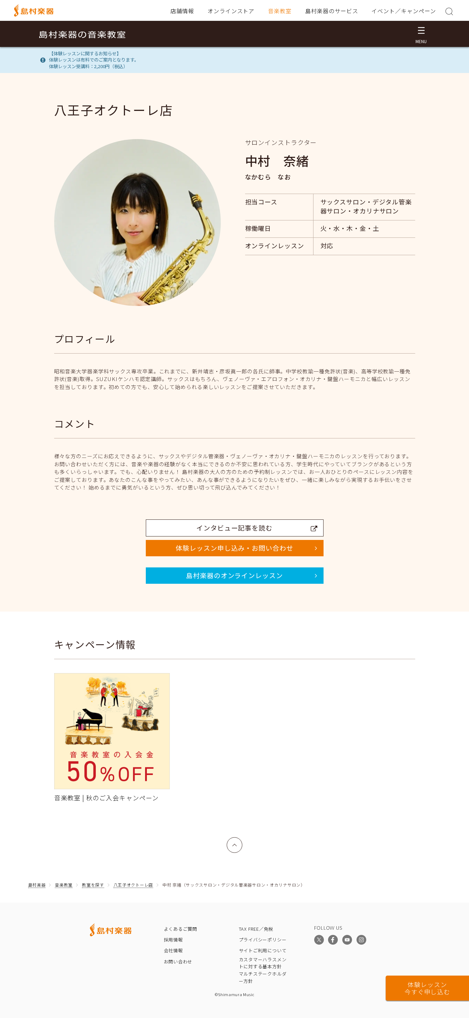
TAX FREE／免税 (256, 929)
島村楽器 (37, 885)
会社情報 (173, 950)
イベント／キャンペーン (403, 11)
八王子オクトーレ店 (133, 885)
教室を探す (93, 885)
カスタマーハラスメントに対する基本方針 (263, 963)
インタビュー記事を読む (234, 527)
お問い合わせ (178, 961)
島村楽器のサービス (331, 11)
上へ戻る (234, 841)
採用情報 (173, 939)
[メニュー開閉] (421, 34)
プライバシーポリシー (263, 939)
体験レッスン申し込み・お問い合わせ (234, 547)
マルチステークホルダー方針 (263, 977)
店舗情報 (182, 11)
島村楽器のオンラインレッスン (234, 575)
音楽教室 (280, 11)
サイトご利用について (263, 950)
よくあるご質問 (180, 929)
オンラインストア (231, 11)
